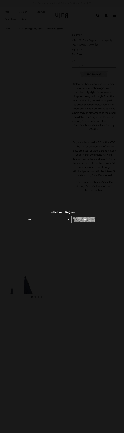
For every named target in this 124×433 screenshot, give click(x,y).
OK (84, 219)
